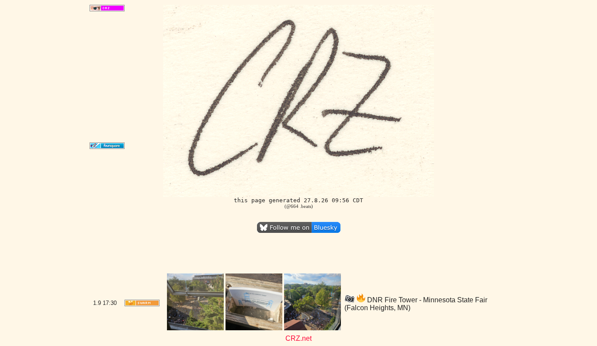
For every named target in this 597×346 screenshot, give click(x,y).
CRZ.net (298, 338)
